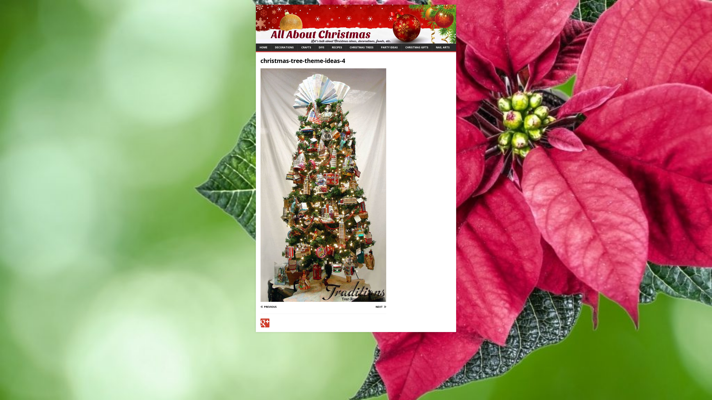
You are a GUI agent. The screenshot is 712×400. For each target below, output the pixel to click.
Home (263, 47)
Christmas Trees (361, 47)
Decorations (284, 47)
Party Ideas (389, 47)
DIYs (321, 47)
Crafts (306, 47)
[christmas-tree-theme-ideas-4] (323, 299)
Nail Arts (443, 47)
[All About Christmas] (356, 41)
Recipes (337, 47)
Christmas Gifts (416, 47)
